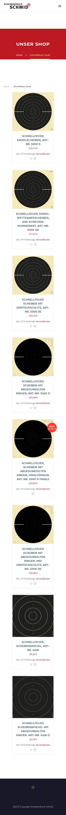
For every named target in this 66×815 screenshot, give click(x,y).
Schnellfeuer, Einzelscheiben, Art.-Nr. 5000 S (33, 140)
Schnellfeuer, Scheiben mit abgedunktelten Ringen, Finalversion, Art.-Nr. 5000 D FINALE (33, 471)
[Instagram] (33, 787)
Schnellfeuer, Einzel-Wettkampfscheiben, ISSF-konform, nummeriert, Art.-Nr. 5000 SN (33, 221)
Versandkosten (43, 153)
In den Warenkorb (31, 159)
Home (6, 86)
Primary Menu (60, 6)
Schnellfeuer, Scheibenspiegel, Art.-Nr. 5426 (33, 646)
